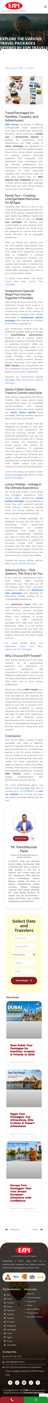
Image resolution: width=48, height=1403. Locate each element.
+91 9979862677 (27, 791)
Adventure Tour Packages (18, 649)
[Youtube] (24, 1382)
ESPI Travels (12, 124)
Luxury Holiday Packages (23, 563)
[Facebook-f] (10, 1382)
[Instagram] (17, 1382)
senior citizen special (23, 412)
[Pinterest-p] (38, 1382)
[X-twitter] (31, 1382)
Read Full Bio (20, 838)
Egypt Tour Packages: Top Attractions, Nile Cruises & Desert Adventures (22, 1120)
